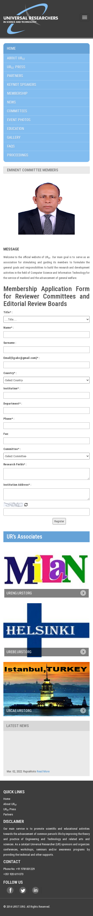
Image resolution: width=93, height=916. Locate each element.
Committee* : (12, 449)
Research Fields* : (14, 464)
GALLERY (14, 137)
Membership (17, 93)
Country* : (9, 373)
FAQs (11, 146)
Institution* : (11, 388)
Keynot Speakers (21, 84)
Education (15, 129)
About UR (16, 58)
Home (11, 48)
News (11, 102)
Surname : (9, 342)
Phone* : (8, 418)
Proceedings (17, 155)
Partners (15, 76)
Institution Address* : (17, 484)
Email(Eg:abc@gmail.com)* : (21, 358)
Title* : (7, 312)
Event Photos (18, 120)
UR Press (9, 809)
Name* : (8, 327)
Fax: (6, 434)
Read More (43, 768)
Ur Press (16, 67)
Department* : (12, 403)
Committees (17, 111)
